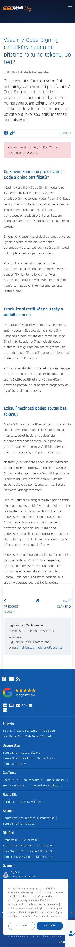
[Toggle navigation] (70, 7)
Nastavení (21, 926)
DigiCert (65, 133)
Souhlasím (50, 926)
